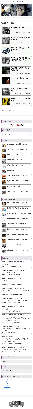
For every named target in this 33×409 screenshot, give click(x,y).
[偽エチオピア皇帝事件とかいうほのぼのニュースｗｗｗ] (6, 60)
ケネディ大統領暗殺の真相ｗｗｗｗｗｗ (21, 38)
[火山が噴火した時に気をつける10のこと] (6, 70)
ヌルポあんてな (8, 381)
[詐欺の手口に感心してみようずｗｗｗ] (6, 50)
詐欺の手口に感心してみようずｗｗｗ (21, 49)
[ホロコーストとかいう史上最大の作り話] (6, 91)
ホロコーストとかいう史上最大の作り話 (21, 89)
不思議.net (6, 385)
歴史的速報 (7, 387)
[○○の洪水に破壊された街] (6, 81)
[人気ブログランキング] (20, 124)
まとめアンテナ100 (8, 383)
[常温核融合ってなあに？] (6, 30)
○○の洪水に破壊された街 (19, 78)
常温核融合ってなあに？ (19, 27)
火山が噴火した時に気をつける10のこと (21, 69)
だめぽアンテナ (8, 379)
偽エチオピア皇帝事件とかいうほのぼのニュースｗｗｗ (21, 59)
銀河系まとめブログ (9, 388)
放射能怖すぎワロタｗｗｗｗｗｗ (21, 99)
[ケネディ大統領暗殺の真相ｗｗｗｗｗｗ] (6, 40)
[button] (30, 135)
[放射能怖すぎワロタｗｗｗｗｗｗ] (6, 101)
